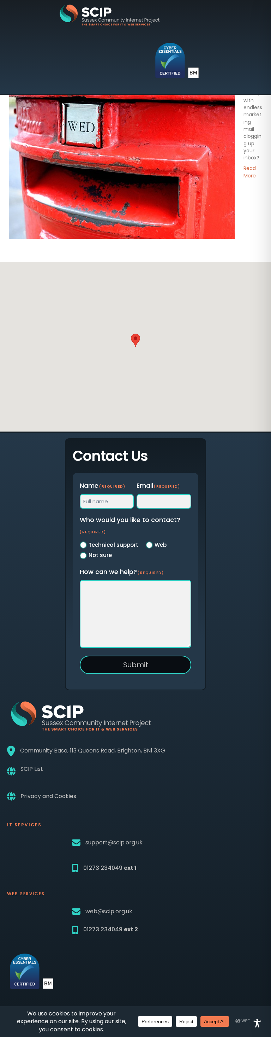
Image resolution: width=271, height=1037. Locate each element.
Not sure (100, 555)
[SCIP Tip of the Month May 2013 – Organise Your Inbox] (122, 164)
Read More (249, 172)
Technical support (113, 545)
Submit (135, 665)
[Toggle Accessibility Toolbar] (257, 1023)
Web (161, 545)
